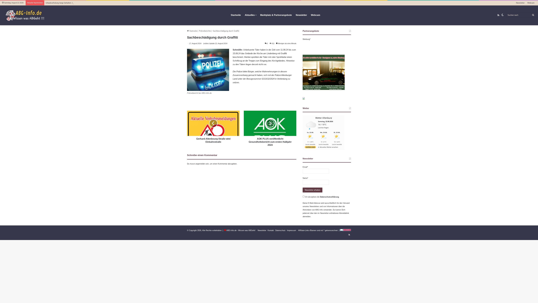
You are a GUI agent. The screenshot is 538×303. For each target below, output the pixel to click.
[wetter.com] (310, 148)
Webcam (530, 3)
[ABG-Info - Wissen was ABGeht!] (26, 15)
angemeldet (200, 164)
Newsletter (520, 3)
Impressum (291, 230)
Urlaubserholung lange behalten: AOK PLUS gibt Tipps (68, 3)
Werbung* (306, 39)
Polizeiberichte (205, 31)
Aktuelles (250, 15)
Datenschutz (280, 230)
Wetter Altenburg (323, 117)
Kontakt (271, 230)
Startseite (236, 15)
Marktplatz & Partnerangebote (276, 15)
